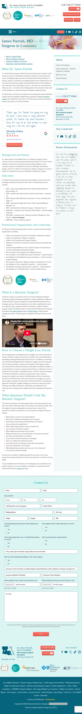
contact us (20, 468)
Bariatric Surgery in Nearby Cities (32, 683)
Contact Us (67, 692)
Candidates (6, 689)
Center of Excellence (63, 65)
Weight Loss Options (67, 689)
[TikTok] (76, 33)
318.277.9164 (69, 96)
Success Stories (34, 692)
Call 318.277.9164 (70, 4)
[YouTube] (69, 33)
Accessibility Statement (11, 683)
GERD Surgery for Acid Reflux (54, 683)
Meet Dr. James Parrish (13, 57)
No (8, 533)
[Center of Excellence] (4, 668)
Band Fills (44, 695)
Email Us (73, 9)
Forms (77, 20)
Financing (68, 20)
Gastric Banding (47, 692)
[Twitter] (73, 33)
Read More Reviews (14, 145)
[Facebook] (66, 33)
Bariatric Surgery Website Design (37, 707)
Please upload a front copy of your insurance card (20, 580)
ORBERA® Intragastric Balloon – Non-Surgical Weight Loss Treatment (35, 689)
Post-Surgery (11, 692)
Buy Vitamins (60, 32)
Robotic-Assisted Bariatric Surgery (38, 686)
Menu (14, 32)
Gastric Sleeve (23, 692)
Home (70, 686)
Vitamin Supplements (59, 686)
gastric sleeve (17, 311)
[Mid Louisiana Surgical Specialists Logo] (22, 6)
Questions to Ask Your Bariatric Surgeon (19, 64)
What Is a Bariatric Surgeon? (15, 59)
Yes (9, 529)
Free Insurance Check (71, 14)
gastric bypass (33, 311)
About (75, 686)
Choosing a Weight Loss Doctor (16, 61)
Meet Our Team (61, 75)
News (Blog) (58, 692)
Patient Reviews (61, 78)
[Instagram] (80, 33)
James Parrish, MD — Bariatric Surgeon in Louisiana (66, 70)
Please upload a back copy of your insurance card (58, 580)
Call (48, 648)
